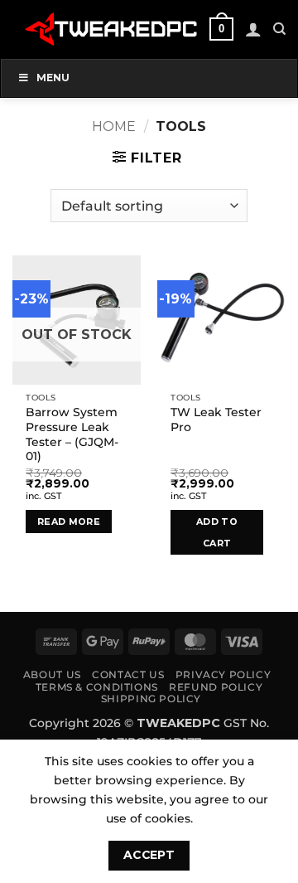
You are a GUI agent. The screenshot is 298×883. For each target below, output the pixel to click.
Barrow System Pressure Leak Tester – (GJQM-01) (72, 434)
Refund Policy (215, 687)
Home (114, 126)
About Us (52, 674)
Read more (68, 521)
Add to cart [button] (217, 532)
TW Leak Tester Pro (216, 419)
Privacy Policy (223, 674)
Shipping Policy (151, 698)
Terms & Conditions (97, 687)
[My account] (253, 29)
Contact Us (128, 674)
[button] (221, 29)
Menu (53, 77)
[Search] (279, 29)
